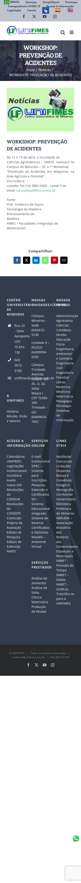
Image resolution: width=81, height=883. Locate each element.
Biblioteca (63, 504)
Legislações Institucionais (16, 468)
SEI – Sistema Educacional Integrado (41, 506)
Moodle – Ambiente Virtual (39, 542)
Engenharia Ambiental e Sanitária (65, 354)
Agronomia (64, 320)
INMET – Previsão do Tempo (65, 565)
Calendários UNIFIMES (16, 458)
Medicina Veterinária (64, 393)
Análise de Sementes (39, 580)
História (12, 411)
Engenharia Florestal (65, 374)
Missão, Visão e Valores (16, 418)
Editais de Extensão (14, 544)
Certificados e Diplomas (40, 529)
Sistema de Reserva (40, 520)
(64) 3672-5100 (18, 365)
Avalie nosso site (14, 482)
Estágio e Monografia (64, 487)
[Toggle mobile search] (63, 32)
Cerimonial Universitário (65, 496)
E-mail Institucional (41, 458)
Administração (65, 316)
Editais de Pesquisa (14, 534)
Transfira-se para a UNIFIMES (65, 598)
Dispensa (63, 471)
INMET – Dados (62, 577)
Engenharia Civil (65, 365)
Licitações (63, 466)
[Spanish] (58, 10)
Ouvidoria (14, 475)
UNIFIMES (18, 653)
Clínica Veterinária (40, 599)
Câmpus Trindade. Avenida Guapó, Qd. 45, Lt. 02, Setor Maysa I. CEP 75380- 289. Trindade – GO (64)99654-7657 (40, 393)
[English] (71, 10)
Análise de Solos (39, 590)
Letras (60, 382)
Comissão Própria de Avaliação (14, 523)
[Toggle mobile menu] (72, 32)
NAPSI (12, 551)
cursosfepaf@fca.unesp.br (36, 190)
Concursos (64, 461)
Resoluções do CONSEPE (15, 508)
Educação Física (63, 341)
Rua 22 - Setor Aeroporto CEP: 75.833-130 (19, 338)
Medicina (63, 387)
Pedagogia (64, 401)
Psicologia (63, 406)
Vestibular (64, 456)
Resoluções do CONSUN (15, 494)
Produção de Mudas (39, 609)
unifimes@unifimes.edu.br (19, 378)
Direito (61, 335)
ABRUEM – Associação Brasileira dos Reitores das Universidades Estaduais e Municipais (65, 537)
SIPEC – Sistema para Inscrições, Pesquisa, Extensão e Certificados (40, 480)
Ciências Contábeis (63, 327)
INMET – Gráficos (62, 586)
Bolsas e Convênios (64, 477)
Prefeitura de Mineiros (65, 510)
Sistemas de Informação (64, 415)
